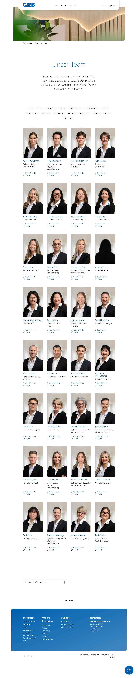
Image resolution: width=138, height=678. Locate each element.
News (25, 627)
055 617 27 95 (30, 224)
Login (113, 6)
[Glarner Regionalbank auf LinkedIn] (32, 656)
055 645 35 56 (102, 330)
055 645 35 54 (102, 436)
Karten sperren (66, 621)
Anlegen (71, 113)
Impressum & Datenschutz (89, 655)
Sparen (95, 113)
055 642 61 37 (78, 436)
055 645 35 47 (54, 547)
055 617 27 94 (54, 330)
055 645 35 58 (78, 383)
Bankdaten (26, 624)
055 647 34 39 (102, 277)
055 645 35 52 (54, 492)
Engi (38, 108)
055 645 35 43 (54, 277)
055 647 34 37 (78, 547)
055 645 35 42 (78, 330)
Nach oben (70, 600)
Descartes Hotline (67, 627)
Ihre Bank (58, 6)
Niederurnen (74, 108)
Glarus (62, 108)
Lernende (45, 113)
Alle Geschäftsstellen (34, 582)
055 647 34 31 (30, 277)
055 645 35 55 (102, 492)
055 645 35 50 (30, 383)
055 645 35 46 (78, 173)
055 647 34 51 (30, 330)
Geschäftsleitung (90, 108)
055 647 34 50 (95, 629)
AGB (112, 655)
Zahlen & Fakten (28, 630)
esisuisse (112, 657)
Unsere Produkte (71, 6)
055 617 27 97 (78, 492)
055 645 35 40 (30, 173)
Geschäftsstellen (29, 621)
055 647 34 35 (30, 492)
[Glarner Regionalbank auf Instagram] (28, 656)
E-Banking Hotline (67, 624)
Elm (30, 108)
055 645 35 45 (78, 224)
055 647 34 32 (102, 383)
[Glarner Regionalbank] (37, 5)
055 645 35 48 (54, 383)
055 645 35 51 (102, 547)
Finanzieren (59, 113)
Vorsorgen (83, 113)
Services (68, 118)
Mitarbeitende (31, 113)
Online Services (47, 639)
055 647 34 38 (30, 436)
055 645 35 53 (54, 224)
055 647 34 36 (30, 547)
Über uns (38, 43)
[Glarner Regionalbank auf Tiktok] (24, 656)
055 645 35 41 (54, 436)
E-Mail (27, 175)
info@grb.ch (94, 631)
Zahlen (106, 113)
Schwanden (50, 108)
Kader (104, 108)
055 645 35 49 (102, 173)
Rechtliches (105, 655)
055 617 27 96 (78, 277)
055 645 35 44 (54, 173)
